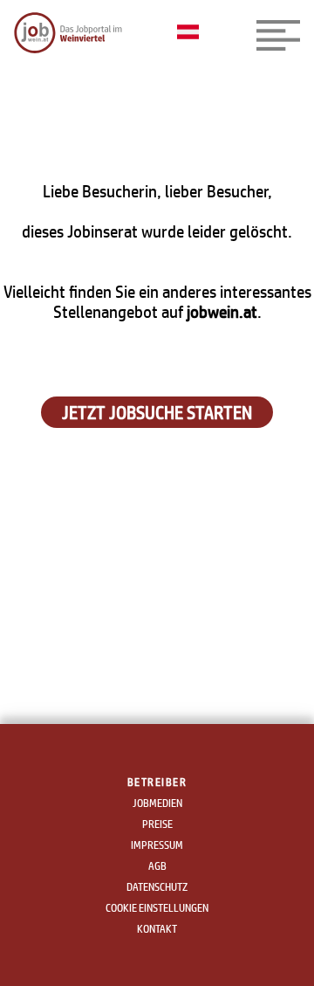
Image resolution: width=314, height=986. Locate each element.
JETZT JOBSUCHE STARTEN (157, 412)
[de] (192, 33)
